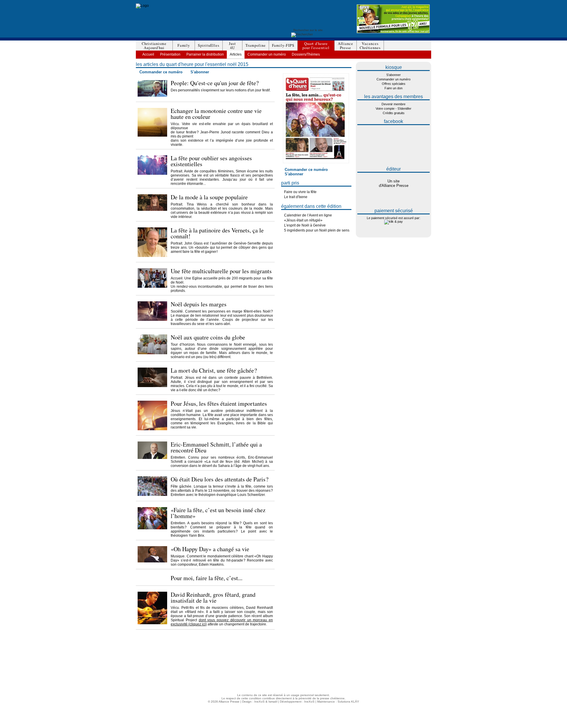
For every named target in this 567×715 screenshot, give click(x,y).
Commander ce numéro (161, 72)
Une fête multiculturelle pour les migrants (221, 271)
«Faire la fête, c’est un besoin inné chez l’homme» (218, 513)
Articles (236, 54)
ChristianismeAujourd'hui (154, 45)
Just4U (232, 45)
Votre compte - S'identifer (393, 108)
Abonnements (363, 653)
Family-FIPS (283, 45)
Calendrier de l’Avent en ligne (308, 215)
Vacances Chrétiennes (163, 672)
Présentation (170, 54)
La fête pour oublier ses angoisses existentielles (211, 161)
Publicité (360, 659)
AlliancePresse (345, 45)
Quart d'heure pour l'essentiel (168, 669)
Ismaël (272, 701)
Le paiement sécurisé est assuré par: (393, 218)
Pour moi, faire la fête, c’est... (206, 578)
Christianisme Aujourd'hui (165, 650)
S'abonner (199, 72)
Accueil (148, 54)
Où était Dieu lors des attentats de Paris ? (219, 479)
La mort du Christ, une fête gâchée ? (214, 370)
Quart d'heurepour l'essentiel (316, 45)
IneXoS (259, 701)
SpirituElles (208, 45)
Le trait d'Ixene (295, 197)
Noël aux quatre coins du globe (208, 337)
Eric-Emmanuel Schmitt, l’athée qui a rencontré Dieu (216, 447)
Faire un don (393, 88)
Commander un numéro (266, 54)
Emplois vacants (365, 669)
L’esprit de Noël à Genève (305, 225)
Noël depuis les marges (199, 304)
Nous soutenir (363, 663)
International (362, 666)
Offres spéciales (393, 83)
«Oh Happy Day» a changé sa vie (210, 549)
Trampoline (255, 45)
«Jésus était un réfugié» (303, 220)
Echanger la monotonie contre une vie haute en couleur (216, 114)
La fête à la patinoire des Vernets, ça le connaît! (217, 233)
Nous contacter (364, 676)
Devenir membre (393, 104)
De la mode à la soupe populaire (209, 197)
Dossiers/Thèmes (306, 54)
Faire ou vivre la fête (300, 192)
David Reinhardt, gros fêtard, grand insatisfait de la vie (213, 597)
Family (183, 45)
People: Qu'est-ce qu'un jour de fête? (215, 83)
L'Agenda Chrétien (367, 679)
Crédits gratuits (394, 113)
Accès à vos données (369, 672)
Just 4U (153, 659)
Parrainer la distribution (205, 54)
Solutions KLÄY (348, 701)
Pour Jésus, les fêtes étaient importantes (219, 403)
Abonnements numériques (372, 656)
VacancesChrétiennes (370, 45)
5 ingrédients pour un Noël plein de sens (316, 230)
